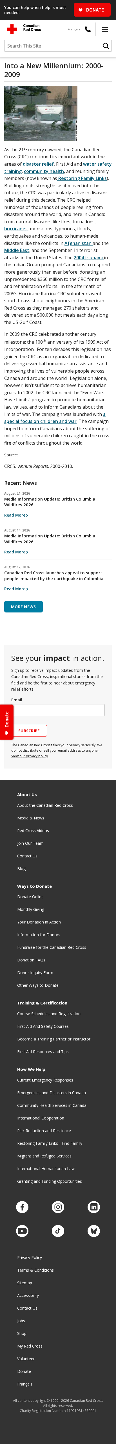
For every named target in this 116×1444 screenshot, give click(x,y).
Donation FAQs (31, 960)
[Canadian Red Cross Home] (24, 29)
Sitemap (24, 1282)
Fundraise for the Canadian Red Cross (51, 947)
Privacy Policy (29, 1257)
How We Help (31, 1069)
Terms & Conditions (35, 1270)
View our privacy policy (29, 756)
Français (74, 29)
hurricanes (16, 229)
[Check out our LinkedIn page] (94, 1207)
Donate (24, 1371)
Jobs (21, 1320)
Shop (21, 1333)
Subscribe (29, 730)
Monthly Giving (30, 909)
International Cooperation (40, 1118)
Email (16, 699)
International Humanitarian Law (46, 1168)
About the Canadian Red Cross (45, 805)
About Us (27, 794)
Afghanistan (78, 243)
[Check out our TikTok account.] (58, 1231)
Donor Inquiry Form (35, 972)
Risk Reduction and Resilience (44, 1130)
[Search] (106, 46)
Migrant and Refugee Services (44, 1156)
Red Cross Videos (33, 830)
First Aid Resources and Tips (43, 1051)
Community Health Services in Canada (51, 1105)
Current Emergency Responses (45, 1080)
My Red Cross (30, 1346)
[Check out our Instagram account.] (58, 1207)
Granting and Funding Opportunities (49, 1181)
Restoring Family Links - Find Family (49, 1143)
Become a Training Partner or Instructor (53, 1039)
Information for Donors (38, 934)
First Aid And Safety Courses (43, 1026)
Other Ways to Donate (38, 985)
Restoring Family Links (82, 178)
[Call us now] (88, 29)
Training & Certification (42, 1003)
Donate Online (30, 896)
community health (44, 171)
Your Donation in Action (39, 922)
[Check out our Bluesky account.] (94, 1231)
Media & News (30, 818)
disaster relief (38, 164)
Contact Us (27, 856)
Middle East (16, 250)
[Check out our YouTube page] (22, 1231)
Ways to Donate (34, 886)
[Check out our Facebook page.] (22, 1207)
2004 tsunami (89, 257)
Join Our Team (30, 843)
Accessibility (28, 1295)
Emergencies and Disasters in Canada (51, 1092)
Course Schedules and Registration (49, 1013)
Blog (21, 868)
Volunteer (26, 1358)
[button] (104, 29)
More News (23, 606)
